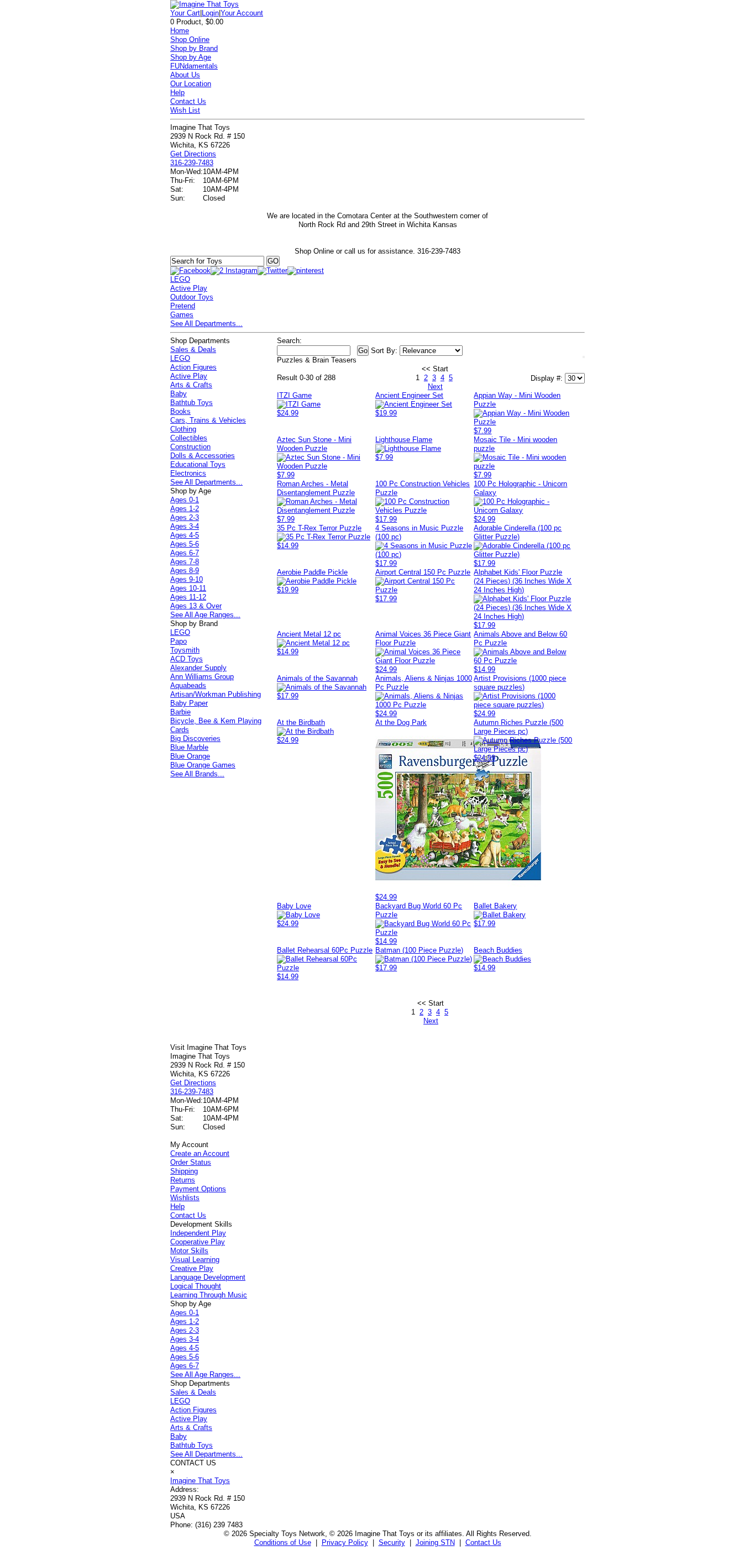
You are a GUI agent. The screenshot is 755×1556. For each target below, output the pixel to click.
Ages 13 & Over (196, 606)
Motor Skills (189, 1251)
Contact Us (188, 101)
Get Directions (193, 154)
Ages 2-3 (184, 517)
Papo (178, 641)
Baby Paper (189, 703)
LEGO (180, 279)
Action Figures (193, 367)
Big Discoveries (195, 738)
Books (180, 411)
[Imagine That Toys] (204, 4)
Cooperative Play (197, 1242)
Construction (190, 447)
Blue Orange (190, 756)
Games (181, 315)
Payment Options (198, 1189)
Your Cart (185, 13)
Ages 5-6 (184, 544)
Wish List (185, 110)
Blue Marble (189, 747)
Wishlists (185, 1198)
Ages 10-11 (188, 588)
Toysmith (185, 650)
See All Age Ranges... (205, 615)
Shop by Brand (194, 48)
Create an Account (199, 1153)
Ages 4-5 (184, 535)
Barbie (180, 712)
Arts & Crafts (191, 385)
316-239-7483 (191, 163)
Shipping (184, 1171)
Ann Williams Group (202, 676)
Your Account (242, 13)
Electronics (188, 473)
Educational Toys (198, 464)
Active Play (188, 288)
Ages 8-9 (184, 570)
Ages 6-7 (184, 553)
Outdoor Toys (191, 297)
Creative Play (191, 1268)
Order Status (190, 1162)
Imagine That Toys (200, 1480)
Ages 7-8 (184, 562)
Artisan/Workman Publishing (215, 694)
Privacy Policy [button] (345, 1542)
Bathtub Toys (191, 402)
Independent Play (198, 1233)
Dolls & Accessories (202, 455)
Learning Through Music (208, 1295)
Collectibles (188, 438)
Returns (182, 1180)
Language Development (207, 1277)
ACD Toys (186, 659)
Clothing (183, 429)
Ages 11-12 (188, 597)
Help (177, 92)
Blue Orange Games (202, 765)
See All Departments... (206, 323)
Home (179, 31)
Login (210, 13)
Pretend (182, 306)
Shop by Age (190, 57)
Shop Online (189, 39)
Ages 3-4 (184, 526)
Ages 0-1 (184, 500)
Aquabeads (188, 685)
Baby (178, 394)
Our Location (190, 84)
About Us (185, 75)
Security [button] (392, 1542)
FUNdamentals (194, 66)
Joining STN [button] (435, 1542)
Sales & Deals (193, 349)
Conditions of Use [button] (282, 1542)
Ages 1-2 (184, 508)
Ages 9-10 (186, 579)
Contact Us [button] (483, 1542)
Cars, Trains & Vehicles (208, 420)
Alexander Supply (198, 668)
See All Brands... (197, 774)
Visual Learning (194, 1259)
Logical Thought (195, 1286)
